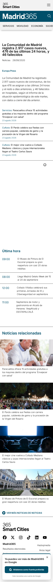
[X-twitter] (13, 537)
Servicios (8, 26)
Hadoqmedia (43, 545)
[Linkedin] (37, 537)
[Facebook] (5, 537)
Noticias (6, 60)
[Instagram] (21, 537)
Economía (37, 26)
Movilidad (23, 26)
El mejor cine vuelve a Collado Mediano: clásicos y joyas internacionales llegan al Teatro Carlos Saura (26, 458)
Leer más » (6, 379)
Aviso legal (44, 550)
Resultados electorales (14, 548)
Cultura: (6, 127)
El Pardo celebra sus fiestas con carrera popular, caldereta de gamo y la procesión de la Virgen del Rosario (25, 415)
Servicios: (7, 110)
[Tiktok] (29, 537)
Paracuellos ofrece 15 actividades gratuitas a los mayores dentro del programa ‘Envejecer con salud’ (25, 372)
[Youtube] (45, 537)
